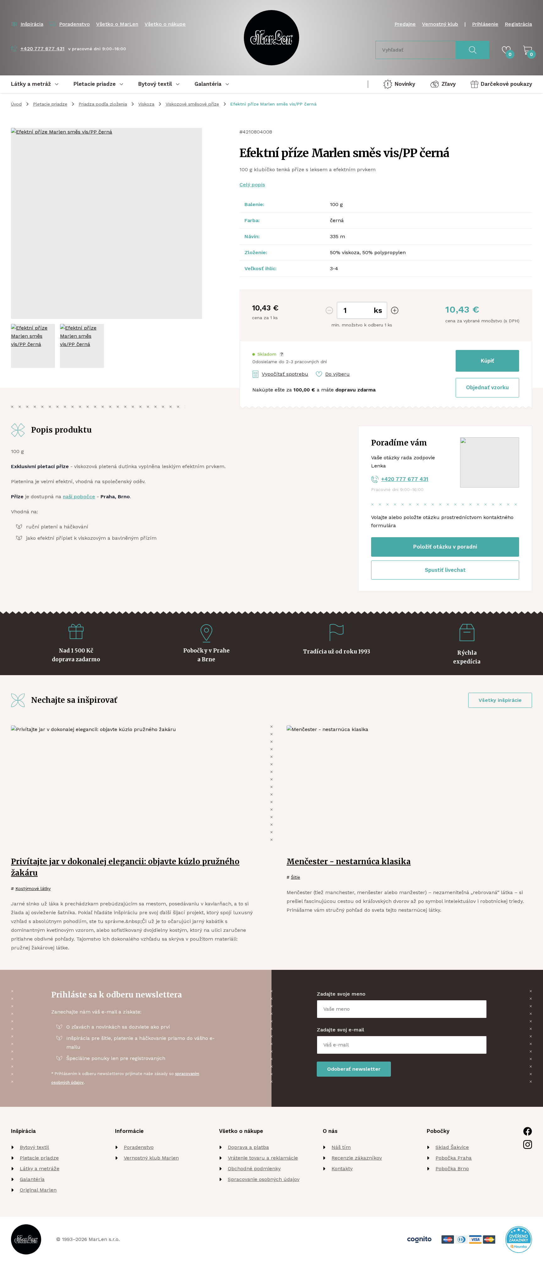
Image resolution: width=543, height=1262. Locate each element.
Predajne (405, 24)
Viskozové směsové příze (192, 104)
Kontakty (342, 1169)
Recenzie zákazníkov (357, 1158)
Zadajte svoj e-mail (340, 1030)
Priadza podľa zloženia (103, 104)
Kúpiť (487, 361)
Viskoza (146, 104)
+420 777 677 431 (404, 479)
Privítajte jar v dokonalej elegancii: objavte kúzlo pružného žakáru (125, 867)
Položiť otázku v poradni (445, 547)
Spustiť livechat (445, 570)
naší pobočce (79, 497)
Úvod (16, 104)
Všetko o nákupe (165, 24)
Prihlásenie (485, 24)
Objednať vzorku (487, 387)
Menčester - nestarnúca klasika (349, 861)
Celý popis (252, 185)
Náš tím (341, 1147)
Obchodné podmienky (254, 1169)
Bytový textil (34, 1147)
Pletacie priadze (50, 104)
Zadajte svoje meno (341, 994)
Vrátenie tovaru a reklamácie (263, 1158)
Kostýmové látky (33, 888)
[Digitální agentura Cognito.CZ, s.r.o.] (419, 1239)
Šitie (295, 877)
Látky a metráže (39, 1169)
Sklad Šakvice (452, 1147)
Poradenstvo (139, 1147)
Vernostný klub (440, 24)
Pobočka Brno (452, 1169)
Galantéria (32, 1179)
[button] (268, 354)
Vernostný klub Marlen (151, 1158)
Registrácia (518, 24)
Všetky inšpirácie (500, 700)
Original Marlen (38, 1190)
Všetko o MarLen (117, 24)
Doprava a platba (248, 1147)
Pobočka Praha (454, 1158)
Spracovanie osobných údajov (263, 1179)
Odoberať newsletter (354, 1069)
